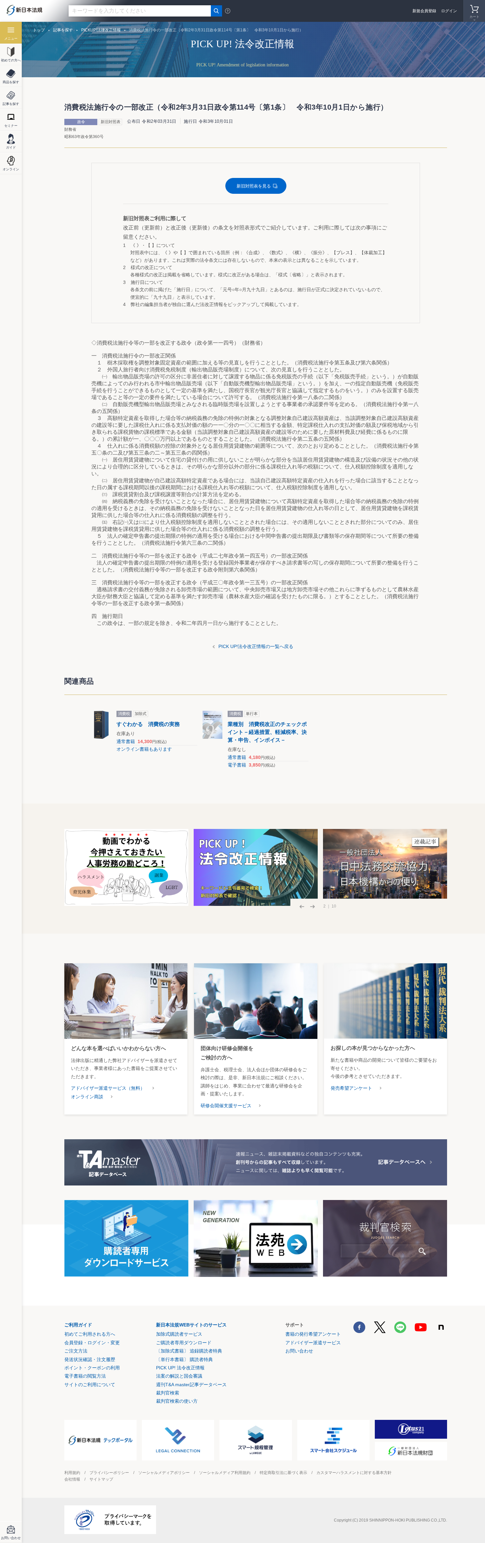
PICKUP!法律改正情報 (101, 30)
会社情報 (72, 1479)
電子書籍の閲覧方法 (85, 1376)
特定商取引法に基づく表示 (283, 1472)
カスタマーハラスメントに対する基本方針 (354, 1472)
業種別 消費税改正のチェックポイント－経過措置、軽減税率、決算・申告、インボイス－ (267, 732)
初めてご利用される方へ (89, 1334)
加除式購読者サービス (179, 1334)
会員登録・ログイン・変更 (92, 1342)
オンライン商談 (87, 1096)
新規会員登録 (424, 11)
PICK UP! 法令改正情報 (180, 1367)
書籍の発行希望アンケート (313, 1334)
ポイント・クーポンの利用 (92, 1367)
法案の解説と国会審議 (179, 1376)
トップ (39, 30)
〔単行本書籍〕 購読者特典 (184, 1359)
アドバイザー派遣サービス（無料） (108, 1088)
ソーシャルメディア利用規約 (224, 1472)
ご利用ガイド (78, 1324)
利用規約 (72, 1472)
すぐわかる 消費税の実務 (148, 724)
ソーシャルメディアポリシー (164, 1472)
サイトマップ (101, 1479)
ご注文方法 (75, 1351)
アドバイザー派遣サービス (313, 1342)
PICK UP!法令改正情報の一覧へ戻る (255, 646)
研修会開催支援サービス (226, 1105)
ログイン (449, 11)
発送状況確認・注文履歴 (89, 1359)
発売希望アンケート (351, 1088)
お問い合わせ (299, 1351)
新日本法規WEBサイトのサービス (191, 1324)
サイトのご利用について (89, 1384)
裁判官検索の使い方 (177, 1401)
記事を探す (63, 30)
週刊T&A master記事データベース (191, 1384)
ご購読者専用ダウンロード (183, 1342)
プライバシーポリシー (109, 1472)
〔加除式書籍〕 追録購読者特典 (189, 1351)
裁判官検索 (167, 1392)
